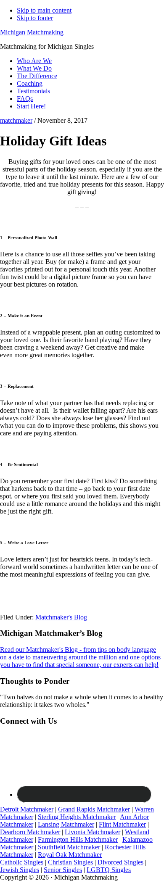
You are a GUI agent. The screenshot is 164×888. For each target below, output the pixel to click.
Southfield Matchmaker (69, 847)
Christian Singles (70, 862)
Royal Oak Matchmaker (70, 854)
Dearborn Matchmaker (30, 831)
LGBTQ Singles (109, 869)
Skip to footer (35, 17)
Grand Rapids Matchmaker (94, 809)
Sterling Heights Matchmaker (77, 816)
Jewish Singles (19, 869)
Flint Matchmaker (122, 824)
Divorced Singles (120, 862)
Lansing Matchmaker (66, 824)
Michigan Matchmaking (31, 32)
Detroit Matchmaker (26, 809)
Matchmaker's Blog (61, 617)
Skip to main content (44, 10)
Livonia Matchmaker (92, 831)
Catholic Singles (21, 862)
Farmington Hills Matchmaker (78, 839)
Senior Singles (63, 869)
